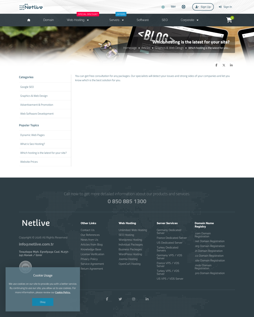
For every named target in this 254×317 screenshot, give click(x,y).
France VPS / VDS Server (168, 265)
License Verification (92, 254)
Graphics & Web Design (169, 47)
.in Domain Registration (209, 250)
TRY (173, 6)
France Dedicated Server (172, 237)
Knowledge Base (91, 249)
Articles (146, 47)
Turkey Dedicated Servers (167, 249)
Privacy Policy (89, 259)
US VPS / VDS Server (170, 278)
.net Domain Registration (209, 241)
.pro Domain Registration (210, 273)
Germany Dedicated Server (169, 232)
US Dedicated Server (169, 242)
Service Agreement (92, 263)
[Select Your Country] (163, 7)
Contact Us (87, 230)
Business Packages (130, 249)
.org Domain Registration (210, 246)
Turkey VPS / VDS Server (168, 272)
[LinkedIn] (147, 299)
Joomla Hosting (128, 259)
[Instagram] (134, 299)
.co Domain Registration (209, 255)
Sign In (227, 6)
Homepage (130, 47)
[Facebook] (107, 299)
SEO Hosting (126, 234)
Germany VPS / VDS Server (169, 257)
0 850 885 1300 (127, 201)
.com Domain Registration (203, 235)
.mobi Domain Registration (203, 267)
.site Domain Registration (210, 260)
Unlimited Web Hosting (133, 230)
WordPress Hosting (130, 254)
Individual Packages (131, 244)
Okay (43, 302)
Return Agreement (92, 268)
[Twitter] (120, 299)
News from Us (89, 239)
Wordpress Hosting (130, 239)
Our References (90, 234)
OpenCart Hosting (130, 263)
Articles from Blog (92, 244)
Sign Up (205, 6)
